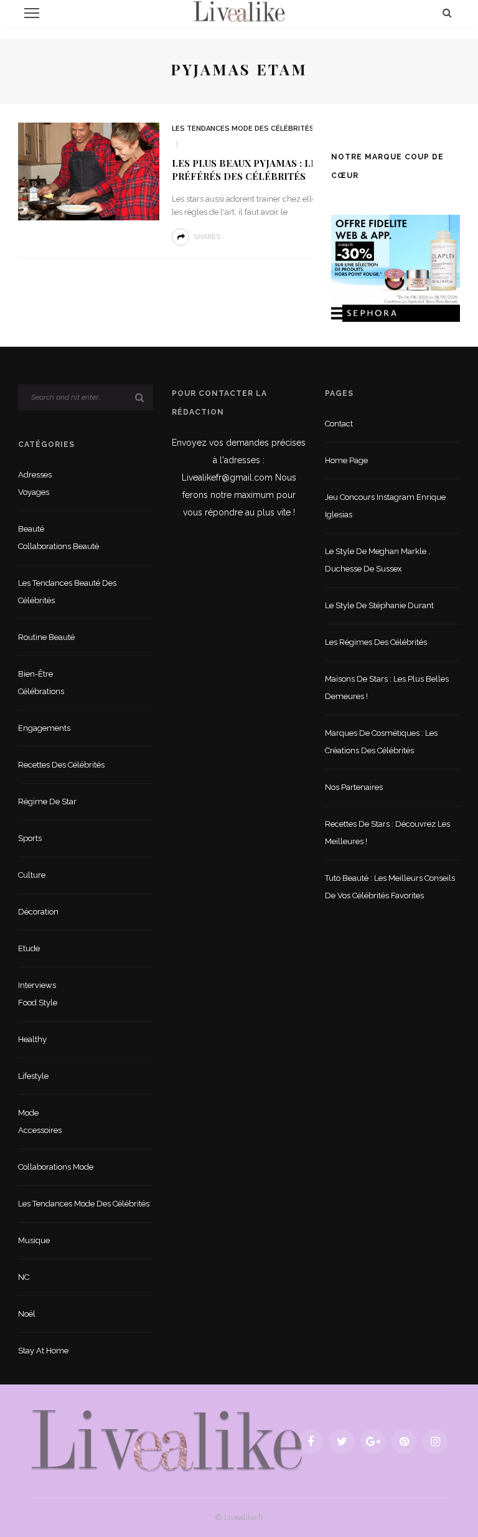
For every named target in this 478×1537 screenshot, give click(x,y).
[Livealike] (166, 1441)
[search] (447, 13)
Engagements (44, 728)
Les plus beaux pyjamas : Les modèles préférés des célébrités (272, 170)
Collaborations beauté (58, 546)
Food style (37, 1002)
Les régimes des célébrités (376, 642)
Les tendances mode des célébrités (243, 129)
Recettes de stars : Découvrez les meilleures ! (387, 832)
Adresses (35, 474)
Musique (34, 1240)
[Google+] (372, 1441)
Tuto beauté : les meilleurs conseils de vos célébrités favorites (390, 886)
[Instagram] (435, 1441)
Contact (339, 423)
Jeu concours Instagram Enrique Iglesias (385, 505)
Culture (31, 875)
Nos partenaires (354, 787)
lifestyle (33, 1076)
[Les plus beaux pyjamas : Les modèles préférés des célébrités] (88, 171)
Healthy (32, 1039)
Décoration (38, 911)
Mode (28, 1112)
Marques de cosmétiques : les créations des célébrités (381, 741)
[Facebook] (310, 1441)
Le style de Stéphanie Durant (379, 605)
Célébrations (41, 691)
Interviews (37, 985)
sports (30, 838)
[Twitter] (341, 1441)
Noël (26, 1313)
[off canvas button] (31, 13)
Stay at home (43, 1350)
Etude (29, 948)
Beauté (31, 528)
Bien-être (35, 674)
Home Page (346, 460)
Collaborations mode (55, 1167)
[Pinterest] (403, 1441)
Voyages (33, 492)
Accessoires (40, 1130)
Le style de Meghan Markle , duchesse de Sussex (377, 560)
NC (23, 1277)
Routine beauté (46, 637)
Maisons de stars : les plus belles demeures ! (387, 687)
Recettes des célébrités (61, 764)
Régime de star (47, 801)
